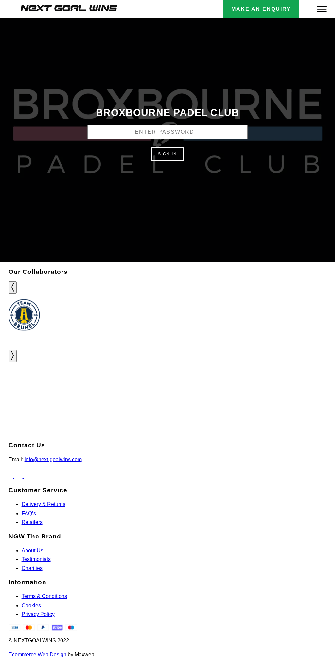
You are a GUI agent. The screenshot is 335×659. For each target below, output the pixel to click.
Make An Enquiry (261, 9)
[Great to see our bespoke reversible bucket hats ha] (84, 382)
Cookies (31, 605)
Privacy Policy (38, 614)
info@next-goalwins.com (53, 459)
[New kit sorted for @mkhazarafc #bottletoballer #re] (195, 382)
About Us (32, 550)
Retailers (32, 522)
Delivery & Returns (43, 504)
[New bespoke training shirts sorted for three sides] (28, 386)
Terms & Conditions (44, 596)
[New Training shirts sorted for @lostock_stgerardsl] (251, 382)
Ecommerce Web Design (37, 654)
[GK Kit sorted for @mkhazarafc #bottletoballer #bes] (140, 382)
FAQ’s (29, 513)
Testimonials (36, 559)
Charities (32, 568)
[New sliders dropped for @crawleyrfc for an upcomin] (307, 382)
